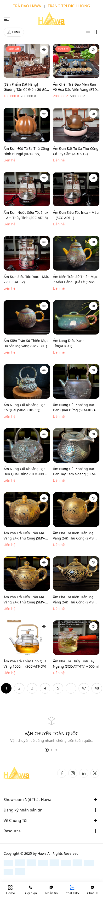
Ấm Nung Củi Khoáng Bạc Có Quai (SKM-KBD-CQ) (24, 407)
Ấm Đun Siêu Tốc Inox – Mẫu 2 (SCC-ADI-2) (26, 279)
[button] (47, 750)
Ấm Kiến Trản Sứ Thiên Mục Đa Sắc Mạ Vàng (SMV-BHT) (26, 343)
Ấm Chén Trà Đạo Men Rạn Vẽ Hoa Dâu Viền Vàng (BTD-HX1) (75, 87)
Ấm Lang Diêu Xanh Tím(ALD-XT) (69, 343)
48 (97, 688)
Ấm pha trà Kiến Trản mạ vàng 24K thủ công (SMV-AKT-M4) (74, 600)
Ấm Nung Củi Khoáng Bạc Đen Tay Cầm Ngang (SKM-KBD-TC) (74, 471)
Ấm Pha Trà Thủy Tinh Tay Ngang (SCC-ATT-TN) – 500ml (76, 664)
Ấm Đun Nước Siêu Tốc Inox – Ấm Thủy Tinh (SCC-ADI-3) (26, 215)
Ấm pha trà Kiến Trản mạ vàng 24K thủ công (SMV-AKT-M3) (24, 600)
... (70, 688)
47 (84, 688)
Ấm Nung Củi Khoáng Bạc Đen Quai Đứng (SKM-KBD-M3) (25, 471)
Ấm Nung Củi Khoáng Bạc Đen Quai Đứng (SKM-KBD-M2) (74, 408)
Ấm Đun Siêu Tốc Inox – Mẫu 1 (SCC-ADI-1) (76, 215)
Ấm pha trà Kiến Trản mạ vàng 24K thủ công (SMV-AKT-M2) (74, 536)
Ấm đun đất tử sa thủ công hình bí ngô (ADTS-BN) (26, 151)
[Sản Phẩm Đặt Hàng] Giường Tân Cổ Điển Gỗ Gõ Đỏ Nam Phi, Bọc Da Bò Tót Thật (25, 87)
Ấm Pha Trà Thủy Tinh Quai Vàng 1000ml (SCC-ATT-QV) (25, 664)
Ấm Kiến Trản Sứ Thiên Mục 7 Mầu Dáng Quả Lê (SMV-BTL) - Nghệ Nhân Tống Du (75, 279)
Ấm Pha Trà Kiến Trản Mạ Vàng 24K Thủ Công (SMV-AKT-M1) (24, 536)
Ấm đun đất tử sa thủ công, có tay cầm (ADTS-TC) (76, 151)
